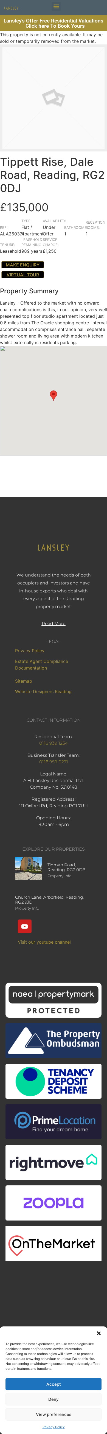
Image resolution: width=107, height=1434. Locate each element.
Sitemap (23, 681)
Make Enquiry (23, 265)
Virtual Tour (23, 274)
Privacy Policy (54, 1427)
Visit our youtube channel (44, 942)
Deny (53, 1399)
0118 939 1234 (53, 743)
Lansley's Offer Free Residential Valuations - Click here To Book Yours (53, 23)
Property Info (59, 875)
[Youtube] (25, 926)
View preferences (53, 1414)
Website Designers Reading (43, 691)
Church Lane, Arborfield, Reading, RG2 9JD (49, 900)
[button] (99, 1333)
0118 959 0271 (53, 761)
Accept (53, 1384)
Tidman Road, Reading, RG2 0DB (66, 867)
